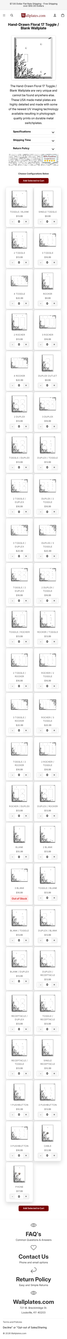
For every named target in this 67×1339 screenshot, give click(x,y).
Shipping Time (22, 139)
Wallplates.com (18, 1333)
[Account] (55, 15)
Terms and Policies (12, 1322)
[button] (19, 199)
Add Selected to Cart (33, 180)
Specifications (22, 131)
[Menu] (4, 15)
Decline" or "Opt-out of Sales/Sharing (25, 1327)
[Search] (12, 15)
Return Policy (21, 148)
